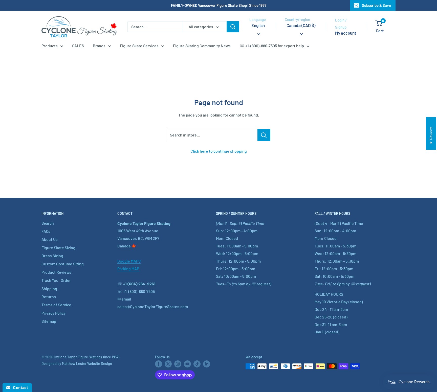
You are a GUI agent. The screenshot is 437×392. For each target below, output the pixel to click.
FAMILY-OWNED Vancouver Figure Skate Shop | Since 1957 (218, 5)
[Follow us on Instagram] (177, 363)
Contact (19, 387)
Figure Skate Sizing (58, 247)
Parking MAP (128, 268)
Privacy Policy (53, 313)
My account (345, 32)
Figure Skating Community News (202, 45)
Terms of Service (56, 304)
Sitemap (48, 321)
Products (49, 45)
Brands (99, 45)
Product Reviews (56, 272)
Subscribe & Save (376, 5)
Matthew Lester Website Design (87, 363)
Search (47, 223)
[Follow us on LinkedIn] (206, 363)
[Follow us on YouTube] (187, 363)
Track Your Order (56, 280)
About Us (49, 239)
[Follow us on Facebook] (158, 363)
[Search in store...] (263, 135)
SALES (78, 45)
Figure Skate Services (139, 45)
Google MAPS (129, 261)
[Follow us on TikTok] (197, 363)
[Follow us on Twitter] (168, 363)
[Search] (233, 26)
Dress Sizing (52, 255)
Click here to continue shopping (218, 151)
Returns (48, 296)
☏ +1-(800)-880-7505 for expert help (271, 45)
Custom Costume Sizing (62, 263)
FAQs (45, 231)
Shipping (49, 288)
